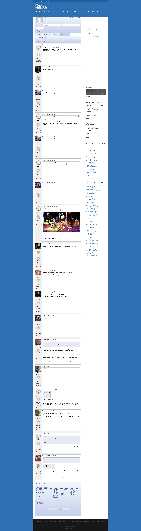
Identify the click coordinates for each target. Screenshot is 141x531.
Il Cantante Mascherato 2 (91, 208)
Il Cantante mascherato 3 (91, 255)
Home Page (39, 34)
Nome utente (88, 17)
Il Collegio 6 (88, 204)
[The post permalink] (53, 45)
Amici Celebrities (89, 234)
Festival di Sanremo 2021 (91, 240)
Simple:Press (57, 513)
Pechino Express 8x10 (90, 166)
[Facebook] (39, 1)
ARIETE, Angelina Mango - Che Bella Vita (94, 120)
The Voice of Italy (47, 34)
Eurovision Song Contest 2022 (92, 198)
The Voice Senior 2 (90, 233)
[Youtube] (46, 1)
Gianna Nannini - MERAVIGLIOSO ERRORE (94, 139)
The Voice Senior (89, 209)
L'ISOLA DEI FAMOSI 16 (55, 11)
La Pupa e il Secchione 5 (91, 253)
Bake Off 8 (88, 221)
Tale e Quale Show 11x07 (91, 162)
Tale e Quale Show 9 (90, 249)
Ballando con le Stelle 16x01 (92, 168)
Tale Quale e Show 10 (90, 223)
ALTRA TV (81, 11)
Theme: (46, 509)
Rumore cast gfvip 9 (90, 134)
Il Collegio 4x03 (89, 165)
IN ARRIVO (88, 96)
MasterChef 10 (89, 202)
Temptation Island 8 (90, 231)
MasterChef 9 (89, 196)
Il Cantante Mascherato (91, 245)
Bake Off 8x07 (89, 177)
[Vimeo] (41, 1)
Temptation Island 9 (90, 252)
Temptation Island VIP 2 (91, 226)
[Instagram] (49, 1)
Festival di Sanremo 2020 (91, 243)
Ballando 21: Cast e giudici (91, 98)
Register (78, 17)
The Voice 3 (55, 34)
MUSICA (87, 11)
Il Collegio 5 (88, 192)
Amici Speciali (89, 227)
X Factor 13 (88, 228)
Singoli (87, 118)
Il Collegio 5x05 (89, 175)
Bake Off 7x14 (89, 169)
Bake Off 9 (88, 236)
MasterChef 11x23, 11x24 (91, 171)
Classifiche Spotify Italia (91, 115)
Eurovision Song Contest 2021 (92, 190)
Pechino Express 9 (89, 195)
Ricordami (89, 27)
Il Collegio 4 (88, 187)
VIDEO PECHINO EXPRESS (67, 11)
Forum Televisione (90, 142)
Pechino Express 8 (89, 189)
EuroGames (88, 201)
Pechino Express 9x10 (90, 172)
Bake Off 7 (88, 218)
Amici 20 (87, 246)
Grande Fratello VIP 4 (90, 224)
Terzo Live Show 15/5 (64, 34)
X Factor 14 (88, 217)
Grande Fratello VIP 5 (90, 239)
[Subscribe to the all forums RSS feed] (36, 485)
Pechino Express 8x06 (90, 174)
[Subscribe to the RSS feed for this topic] (79, 37)
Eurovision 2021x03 (90, 163)
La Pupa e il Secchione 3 (91, 211)
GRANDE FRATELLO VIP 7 (44, 11)
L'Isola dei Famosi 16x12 (91, 160)
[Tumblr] (44, 1)
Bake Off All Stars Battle (91, 214)
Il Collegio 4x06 (89, 159)
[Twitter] (36, 1)
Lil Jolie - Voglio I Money (91, 124)
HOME (36, 11)
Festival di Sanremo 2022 (91, 205)
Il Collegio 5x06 (89, 178)
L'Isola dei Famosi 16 (90, 199)
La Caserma (88, 220)
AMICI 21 (76, 11)
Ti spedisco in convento (91, 186)
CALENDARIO (38, 15)
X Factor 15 (88, 230)
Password (88, 21)
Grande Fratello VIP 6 (90, 250)
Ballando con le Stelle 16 (91, 215)
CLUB (102, 11)
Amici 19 (87, 237)
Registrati (95, 29)
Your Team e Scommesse (91, 108)
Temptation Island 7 (90, 212)
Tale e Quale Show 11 (90, 193)
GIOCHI (96, 11)
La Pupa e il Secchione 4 (91, 206)
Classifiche (88, 101)
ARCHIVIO (45, 15)
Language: (59, 509)
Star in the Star (89, 247)
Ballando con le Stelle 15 (91, 242)
